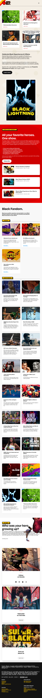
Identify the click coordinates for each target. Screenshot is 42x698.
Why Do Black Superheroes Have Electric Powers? (10, 504)
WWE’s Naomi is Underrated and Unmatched (11, 453)
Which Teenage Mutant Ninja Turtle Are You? (29, 479)
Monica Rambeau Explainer (23, 166)
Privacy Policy (5, 691)
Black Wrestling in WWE (28, 322)
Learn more (7, 72)
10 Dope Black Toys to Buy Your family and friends (11, 426)
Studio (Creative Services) (30, 689)
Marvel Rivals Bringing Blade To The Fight (30, 296)
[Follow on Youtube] (16, 582)
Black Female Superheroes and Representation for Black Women (10, 43)
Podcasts (4, 681)
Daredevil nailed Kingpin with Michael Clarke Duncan (10, 296)
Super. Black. (20, 168)
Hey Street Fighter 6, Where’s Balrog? (30, 400)
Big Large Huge (27, 681)
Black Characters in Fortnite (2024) (29, 453)
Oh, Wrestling (27, 682)
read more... (26, 26)
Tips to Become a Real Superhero (9, 265)
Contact (3, 690)
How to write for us (6, 689)
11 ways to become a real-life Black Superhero (30, 45)
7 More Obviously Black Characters (9, 375)
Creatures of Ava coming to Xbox (10, 400)
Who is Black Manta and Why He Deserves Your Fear (30, 426)
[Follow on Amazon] (26, 582)
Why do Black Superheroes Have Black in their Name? (26, 191)
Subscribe (7, 161)
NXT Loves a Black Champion (10, 348)
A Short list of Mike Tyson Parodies (29, 375)
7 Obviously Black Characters (10, 25)
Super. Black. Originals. (29, 688)
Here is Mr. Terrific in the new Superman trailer (30, 349)
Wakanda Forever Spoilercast (10, 238)
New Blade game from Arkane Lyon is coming (10, 479)
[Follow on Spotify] (22, 582)
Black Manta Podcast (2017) (23, 179)
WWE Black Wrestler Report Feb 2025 (11, 322)
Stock (25, 691)
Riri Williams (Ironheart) (28, 238)
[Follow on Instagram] (19, 582)
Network (26, 690)
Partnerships (5, 688)
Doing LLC (24, 677)
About (3, 683)
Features (4, 682)
